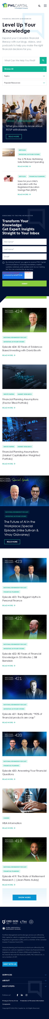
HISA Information (12, 823)
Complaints (6, 1004)
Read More (14, 136)
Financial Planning (37, 176)
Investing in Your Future (29, 154)
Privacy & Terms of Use (10, 1001)
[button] (45, 6)
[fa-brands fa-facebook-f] (17, 995)
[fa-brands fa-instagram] (26, 995)
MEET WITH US (9, 964)
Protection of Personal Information (32, 1001)
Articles (10, 121)
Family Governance (25, 121)
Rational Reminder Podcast (15, 337)
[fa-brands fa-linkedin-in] (22, 995)
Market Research (25, 394)
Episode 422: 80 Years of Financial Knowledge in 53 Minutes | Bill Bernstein (21, 657)
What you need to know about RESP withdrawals (24, 127)
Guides (6, 818)
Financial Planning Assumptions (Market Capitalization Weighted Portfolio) (21, 455)
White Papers (9, 394)
